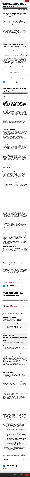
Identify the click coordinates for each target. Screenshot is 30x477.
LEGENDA (17, 187)
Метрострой (10, 78)
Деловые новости (15, 78)
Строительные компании (11, 283)
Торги (5, 77)
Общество (12, 77)
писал (7, 376)
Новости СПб (4, 79)
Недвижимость (16, 77)
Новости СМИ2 (4, 288)
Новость (5, 282)
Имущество (8, 77)
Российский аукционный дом (16, 69)
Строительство (5, 283)
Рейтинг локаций (10, 282)
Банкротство (21, 77)
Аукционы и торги (5, 78)
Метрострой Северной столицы (18, 64)
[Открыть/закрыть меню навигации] (22, 1)
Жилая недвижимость (20, 282)
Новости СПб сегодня (20, 78)
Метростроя (14, 31)
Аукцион (25, 77)
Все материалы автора (12, 11)
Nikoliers (8, 113)
